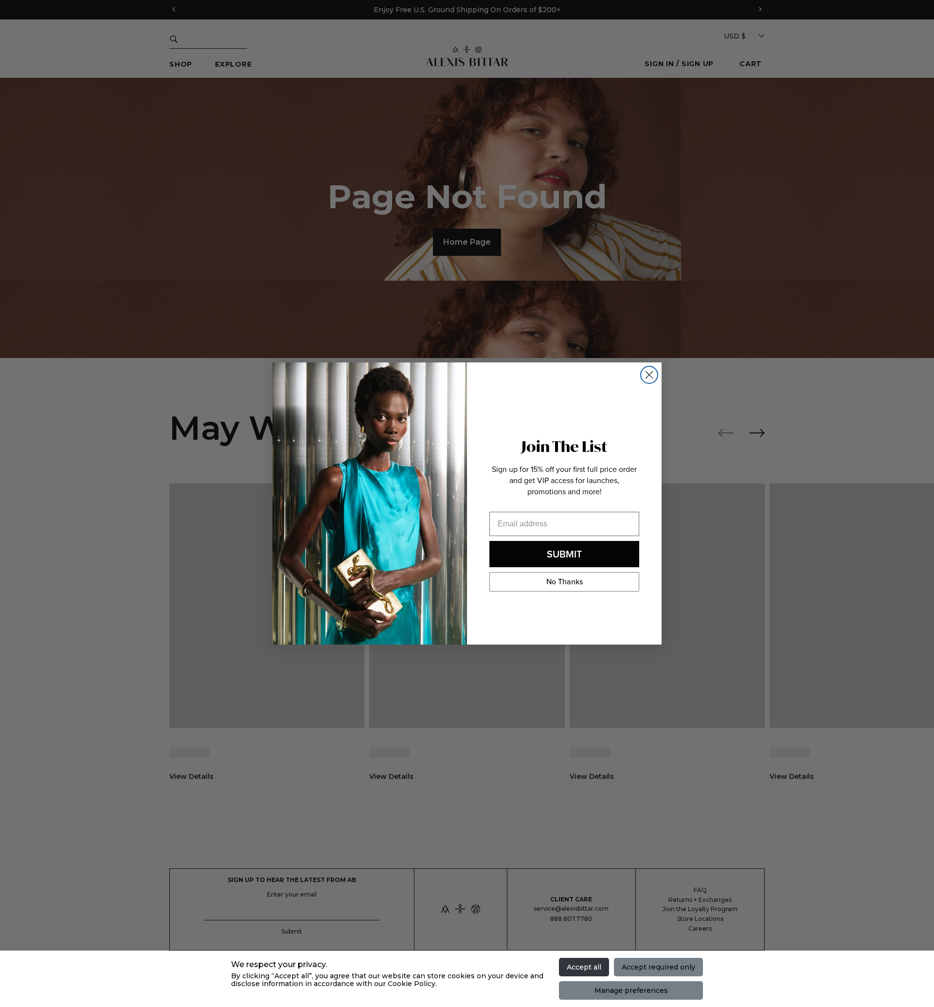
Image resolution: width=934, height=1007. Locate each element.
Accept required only (658, 967)
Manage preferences (631, 990)
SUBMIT (564, 554)
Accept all (584, 967)
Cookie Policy (411, 983)
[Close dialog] (649, 374)
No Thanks (564, 581)
